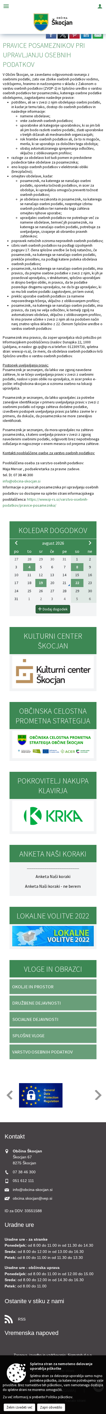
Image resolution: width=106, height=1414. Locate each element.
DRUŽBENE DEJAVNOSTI (36, 1003)
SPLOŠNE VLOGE (28, 1036)
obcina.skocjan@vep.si (32, 1198)
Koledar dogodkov (52, 530)
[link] (51, 34)
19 (41, 582)
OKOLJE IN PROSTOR (33, 987)
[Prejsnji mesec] (16, 543)
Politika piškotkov (59, 1397)
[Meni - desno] (99, 6)
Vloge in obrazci (53, 969)
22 (77, 582)
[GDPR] (40, 1095)
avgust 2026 (53, 543)
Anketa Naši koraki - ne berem (53, 886)
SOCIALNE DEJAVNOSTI (35, 1019)
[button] (9, 1095)
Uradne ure (19, 1224)
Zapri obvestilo (51, 1407)
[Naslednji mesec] (90, 543)
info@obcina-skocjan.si (31, 383)
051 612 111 (23, 1181)
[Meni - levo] (6, 6)
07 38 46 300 (24, 1172)
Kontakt (15, 1136)
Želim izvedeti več (19, 1407)
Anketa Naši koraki (53, 876)
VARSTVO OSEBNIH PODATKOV (42, 1052)
